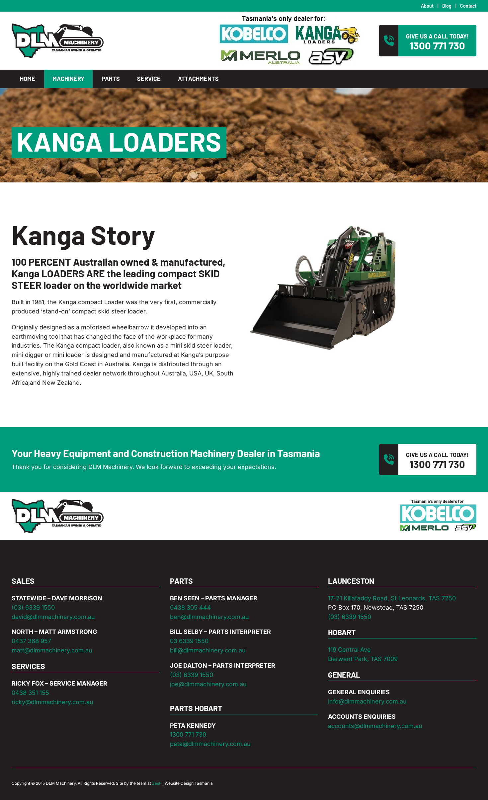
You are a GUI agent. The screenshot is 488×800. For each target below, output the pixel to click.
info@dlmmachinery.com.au (367, 701)
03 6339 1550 (189, 640)
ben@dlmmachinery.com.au (209, 616)
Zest (156, 783)
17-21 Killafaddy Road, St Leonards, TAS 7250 (392, 598)
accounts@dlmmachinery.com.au (375, 725)
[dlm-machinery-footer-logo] (58, 501)
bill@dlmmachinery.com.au (208, 650)
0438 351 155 (30, 692)
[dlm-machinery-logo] (58, 26)
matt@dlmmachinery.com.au (52, 650)
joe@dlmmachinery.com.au (208, 684)
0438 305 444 (190, 607)
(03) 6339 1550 (33, 607)
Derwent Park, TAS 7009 (363, 658)
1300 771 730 (188, 734)
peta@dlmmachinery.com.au (210, 743)
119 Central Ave (349, 649)
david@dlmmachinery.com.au (53, 616)
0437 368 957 (31, 640)
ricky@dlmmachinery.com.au (52, 702)
